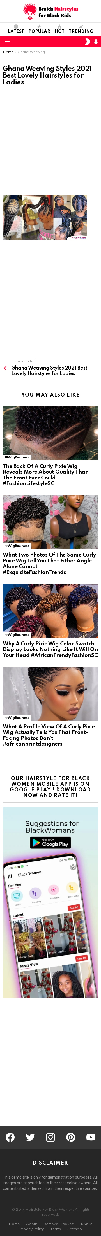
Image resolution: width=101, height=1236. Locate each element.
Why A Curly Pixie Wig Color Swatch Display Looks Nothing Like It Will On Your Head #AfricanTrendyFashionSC (50, 649)
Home (14, 1224)
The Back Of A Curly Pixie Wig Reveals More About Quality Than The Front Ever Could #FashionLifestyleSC (45, 475)
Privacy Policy (31, 1229)
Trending (81, 32)
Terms (55, 1229)
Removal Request (58, 1224)
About (31, 1224)
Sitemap (74, 1229)
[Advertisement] (50, 142)
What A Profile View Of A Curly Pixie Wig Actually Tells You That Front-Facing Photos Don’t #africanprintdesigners (49, 735)
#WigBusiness (17, 457)
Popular (39, 32)
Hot (59, 32)
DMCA (87, 1224)
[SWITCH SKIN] (87, 41)
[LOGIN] (96, 41)
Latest (16, 32)
